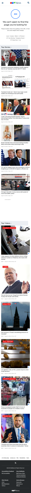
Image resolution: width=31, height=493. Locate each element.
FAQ (17, 457)
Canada (12, 36)
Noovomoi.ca (19, 483)
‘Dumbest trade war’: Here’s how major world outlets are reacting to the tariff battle (14, 92)
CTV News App (5, 457)
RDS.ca (18, 485)
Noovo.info (18, 482)
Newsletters (22, 457)
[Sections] (2, 2)
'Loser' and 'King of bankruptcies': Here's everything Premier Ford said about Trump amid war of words (15, 118)
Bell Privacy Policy (20, 473)
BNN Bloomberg (5, 483)
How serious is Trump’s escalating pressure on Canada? (14, 333)
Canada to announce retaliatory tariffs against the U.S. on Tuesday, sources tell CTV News (14, 68)
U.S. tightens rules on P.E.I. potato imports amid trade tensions (14, 370)
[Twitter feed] (15, 463)
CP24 (3, 482)
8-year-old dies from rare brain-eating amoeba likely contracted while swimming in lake (14, 143)
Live (20, 40)
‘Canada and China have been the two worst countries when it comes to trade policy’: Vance (14, 445)
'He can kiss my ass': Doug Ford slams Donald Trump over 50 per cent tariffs (14, 295)
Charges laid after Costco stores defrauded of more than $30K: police (14, 192)
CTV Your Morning (10, 38)
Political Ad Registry (21, 476)
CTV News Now (14, 40)
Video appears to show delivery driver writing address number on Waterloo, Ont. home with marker (14, 258)
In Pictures (21, 36)
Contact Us (12, 457)
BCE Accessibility (6, 473)
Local (7, 36)
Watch (16, 36)
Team (27, 457)
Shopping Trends (20, 38)
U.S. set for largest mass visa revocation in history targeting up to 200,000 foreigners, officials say (15, 168)
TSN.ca (3, 485)
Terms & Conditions (20, 475)
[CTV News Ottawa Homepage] (15, 3)
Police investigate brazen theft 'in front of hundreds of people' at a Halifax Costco (13, 407)
